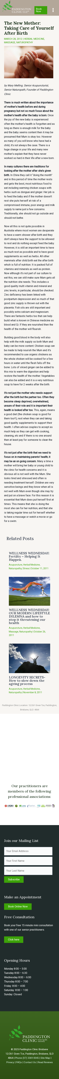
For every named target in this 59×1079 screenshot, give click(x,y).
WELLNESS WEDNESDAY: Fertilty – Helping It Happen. (29, 556)
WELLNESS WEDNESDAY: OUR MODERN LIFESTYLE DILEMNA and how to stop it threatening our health (29, 616)
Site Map (45, 1057)
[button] (40, 10)
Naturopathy (24, 42)
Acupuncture (15, 564)
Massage (9, 42)
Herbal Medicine (34, 38)
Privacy (10, 1062)
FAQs (19, 1062)
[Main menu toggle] (53, 10)
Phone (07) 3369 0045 (27, 1057)
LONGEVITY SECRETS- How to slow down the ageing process (27, 680)
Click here (13, 939)
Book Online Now (18, 906)
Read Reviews (45, 1062)
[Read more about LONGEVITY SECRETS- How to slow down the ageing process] (29, 658)
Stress (26, 568)
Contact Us (30, 1062)
